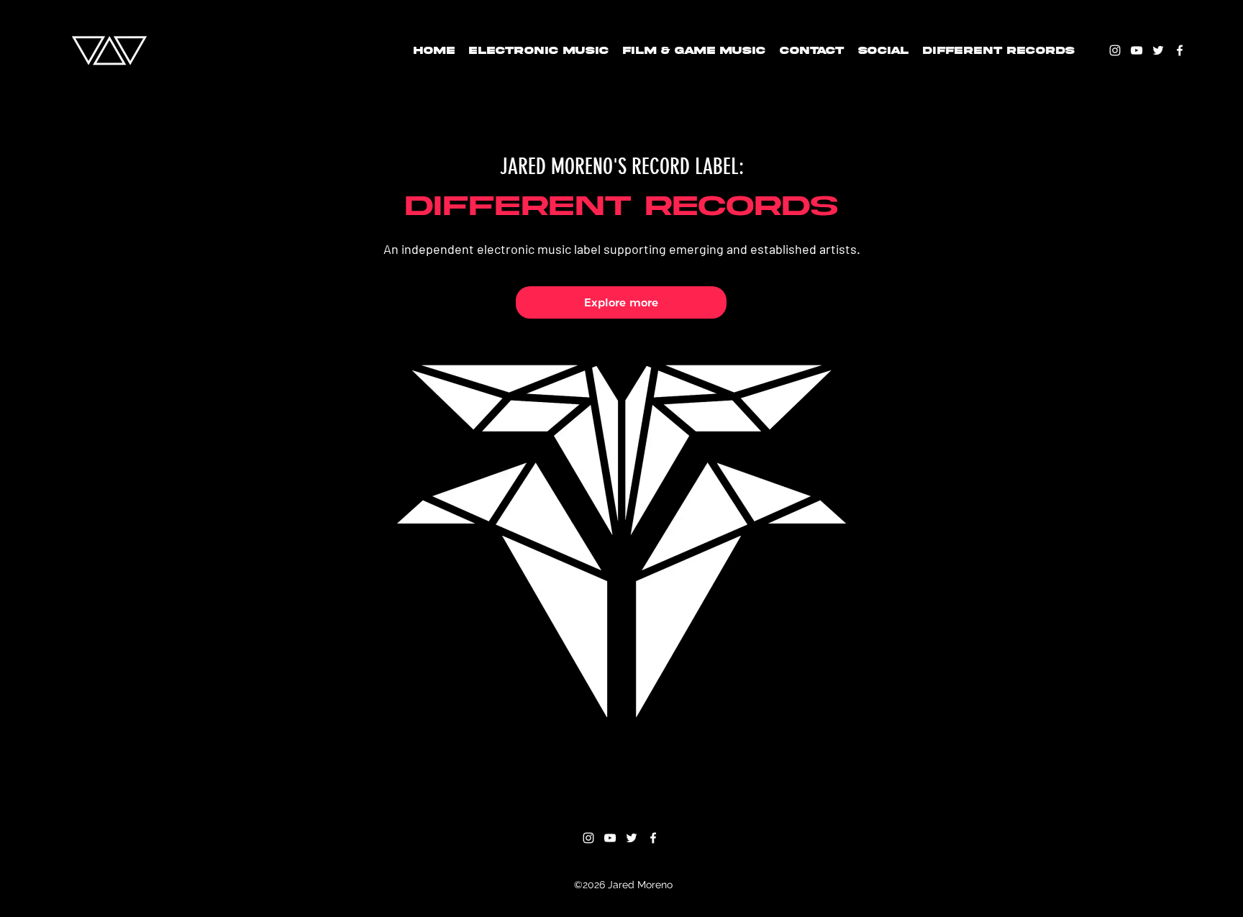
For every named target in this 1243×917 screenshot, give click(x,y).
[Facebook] (1180, 50)
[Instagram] (1115, 50)
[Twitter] (1158, 50)
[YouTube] (1136, 50)
